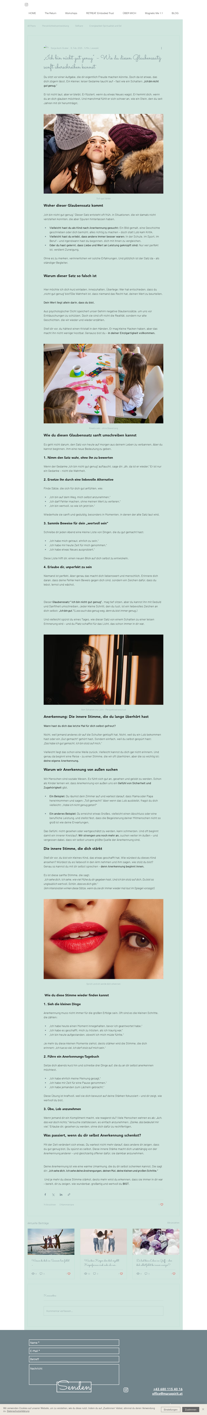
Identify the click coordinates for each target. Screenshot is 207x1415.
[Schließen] (203, 1409)
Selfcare (79, 25)
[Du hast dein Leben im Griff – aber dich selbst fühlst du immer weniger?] (156, 1242)
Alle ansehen (173, 1222)
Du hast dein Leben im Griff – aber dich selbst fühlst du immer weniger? (154, 1263)
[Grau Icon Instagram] (26, 4)
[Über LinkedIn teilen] (61, 1194)
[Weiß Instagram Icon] (126, 1390)
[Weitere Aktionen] (161, 48)
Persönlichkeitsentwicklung (55, 25)
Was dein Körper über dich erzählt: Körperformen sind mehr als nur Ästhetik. (102, 1263)
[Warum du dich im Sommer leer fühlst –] (51, 1242)
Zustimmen (190, 1409)
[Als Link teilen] (69, 1194)
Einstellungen (171, 1409)
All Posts (31, 25)
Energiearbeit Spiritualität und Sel (105, 25)
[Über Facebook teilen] (45, 1194)
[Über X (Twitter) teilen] (53, 1194)
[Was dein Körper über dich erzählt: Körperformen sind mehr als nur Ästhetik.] (103, 1242)
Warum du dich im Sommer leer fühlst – (50, 1263)
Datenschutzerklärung (18, 1411)
